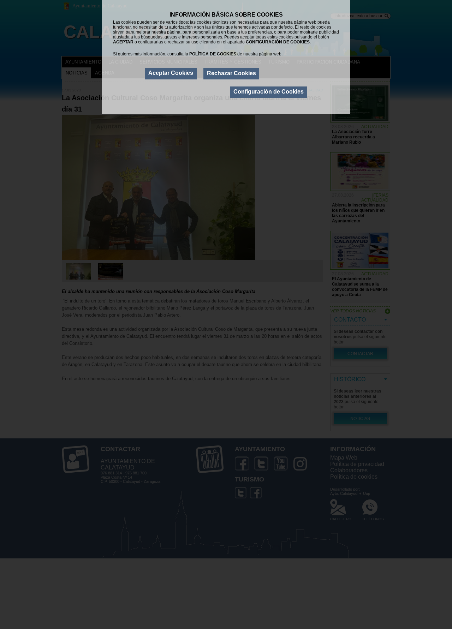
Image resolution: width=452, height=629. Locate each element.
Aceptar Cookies (170, 73)
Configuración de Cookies (268, 92)
